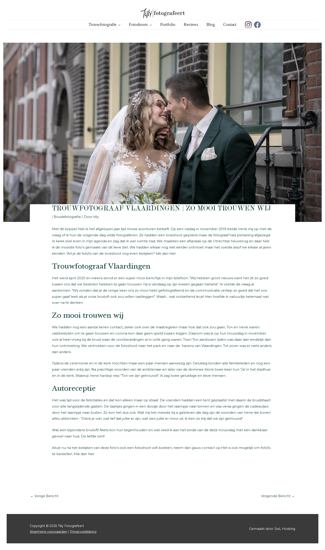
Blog (210, 24)
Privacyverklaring (83, 532)
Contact (229, 24)
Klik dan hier (84, 454)
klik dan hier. (166, 253)
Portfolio (167, 24)
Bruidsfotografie (67, 217)
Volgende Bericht (278, 496)
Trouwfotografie (102, 24)
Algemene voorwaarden (48, 532)
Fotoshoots (138, 24)
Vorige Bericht (44, 496)
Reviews (191, 24)
